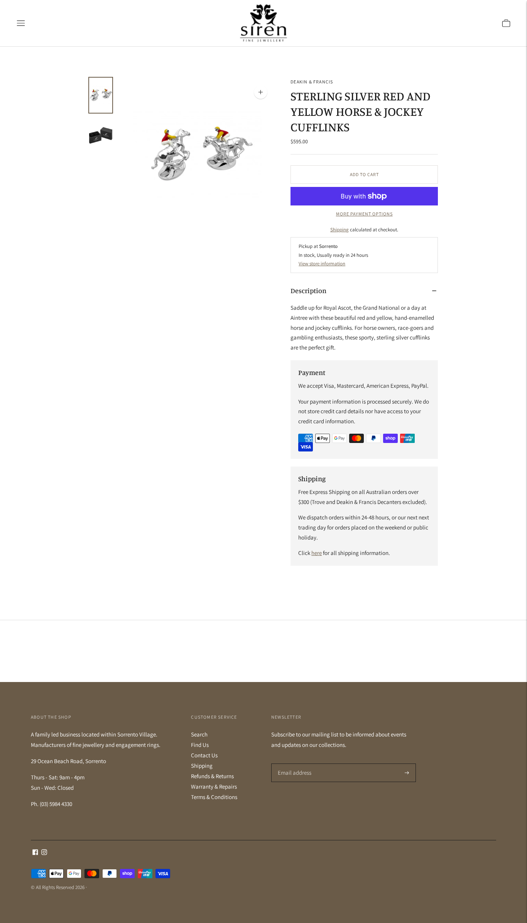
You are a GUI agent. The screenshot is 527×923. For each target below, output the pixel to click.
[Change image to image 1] (100, 95)
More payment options (364, 214)
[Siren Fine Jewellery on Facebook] (35, 853)
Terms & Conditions (214, 797)
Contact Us (204, 755)
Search (199, 734)
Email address (293, 763)
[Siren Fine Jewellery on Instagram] (44, 853)
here (316, 553)
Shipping (339, 229)
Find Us (200, 744)
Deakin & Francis (312, 82)
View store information (322, 263)
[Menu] (20, 23)
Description (308, 290)
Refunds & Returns (212, 776)
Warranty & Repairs (214, 786)
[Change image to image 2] (100, 135)
